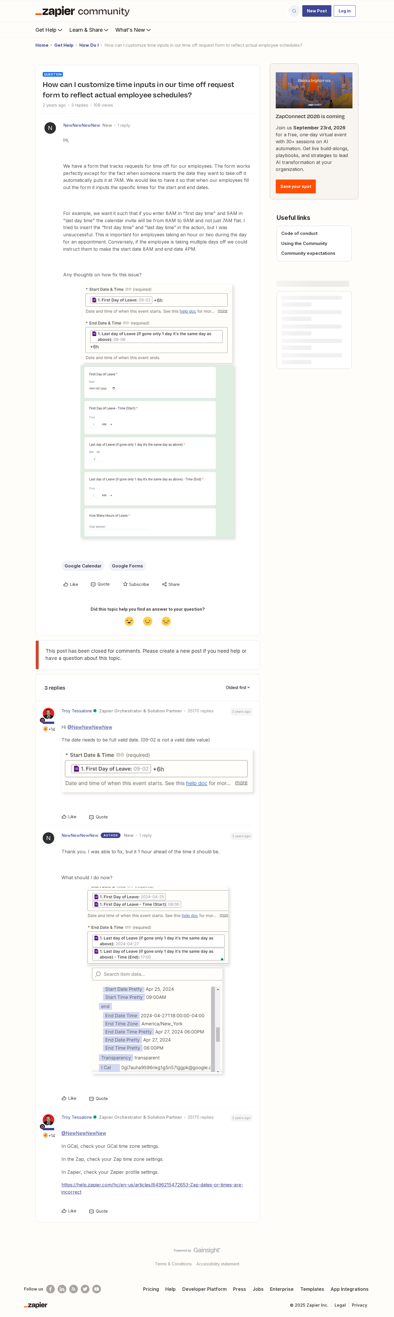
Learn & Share (86, 30)
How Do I (89, 45)
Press (239, 1289)
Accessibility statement (217, 1263)
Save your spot (295, 186)
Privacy (359, 1305)
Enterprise (282, 1289)
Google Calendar (83, 566)
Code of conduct (299, 233)
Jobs (258, 1289)
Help (170, 1289)
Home (41, 45)
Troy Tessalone (76, 711)
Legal (340, 1305)
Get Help (46, 30)
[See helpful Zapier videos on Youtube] (96, 1289)
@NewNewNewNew (89, 727)
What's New (130, 30)
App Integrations (350, 1289)
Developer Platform (204, 1289)
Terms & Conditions (173, 1263)
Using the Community (304, 243)
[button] (316, 11)
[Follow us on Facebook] (50, 1289)
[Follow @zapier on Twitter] (85, 1289)
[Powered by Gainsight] (197, 1252)
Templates (312, 1289)
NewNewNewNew (81, 125)
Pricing (151, 1289)
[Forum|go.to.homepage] (83, 11)
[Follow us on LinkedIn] (62, 1289)
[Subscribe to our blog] (73, 1289)
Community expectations (308, 253)
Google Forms (127, 566)
